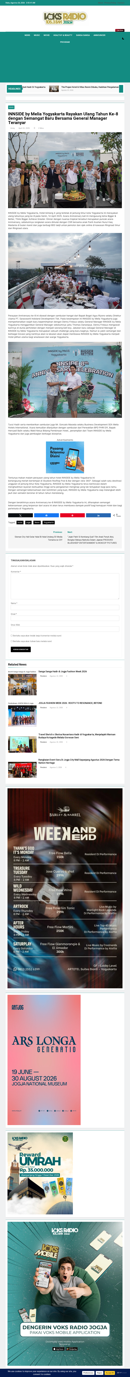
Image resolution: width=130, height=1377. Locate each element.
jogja (28, 522)
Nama (14, 603)
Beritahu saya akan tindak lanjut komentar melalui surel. (37, 635)
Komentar (16, 571)
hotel (20, 522)
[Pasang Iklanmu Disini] (65, 472)
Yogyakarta (49, 522)
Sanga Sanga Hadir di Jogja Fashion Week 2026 (62, 671)
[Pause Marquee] (121, 89)
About (100, 3)
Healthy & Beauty (62, 35)
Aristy (12, 128)
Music (37, 35)
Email (14, 614)
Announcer (99, 35)
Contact (120, 3)
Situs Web (15, 625)
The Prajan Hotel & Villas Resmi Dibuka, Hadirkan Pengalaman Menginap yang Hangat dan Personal (59, 87)
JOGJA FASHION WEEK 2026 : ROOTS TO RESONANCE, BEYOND (70, 703)
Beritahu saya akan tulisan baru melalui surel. (32, 641)
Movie (47, 35)
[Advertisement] (65, 64)
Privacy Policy (110, 3)
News (27, 35)
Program (65, 42)
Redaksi (43, 676)
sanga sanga (83, 35)
